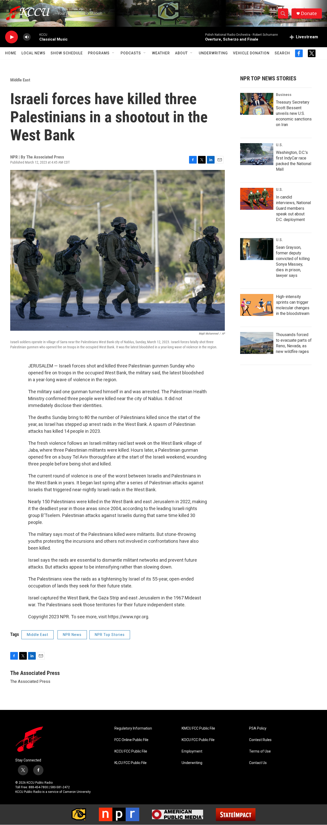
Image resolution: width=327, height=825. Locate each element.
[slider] (35, 37)
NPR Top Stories (110, 635)
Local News (33, 53)
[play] (11, 37)
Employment (192, 751)
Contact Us (258, 763)
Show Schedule (67, 53)
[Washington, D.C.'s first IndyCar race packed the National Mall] (256, 154)
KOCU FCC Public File (198, 740)
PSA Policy (257, 728)
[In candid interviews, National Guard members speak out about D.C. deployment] (256, 199)
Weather (161, 53)
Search (282, 53)
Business (283, 95)
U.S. (279, 145)
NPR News (72, 635)
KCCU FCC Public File (130, 751)
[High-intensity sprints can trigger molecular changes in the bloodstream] (256, 305)
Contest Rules (260, 740)
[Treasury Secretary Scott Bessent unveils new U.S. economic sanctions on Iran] (256, 104)
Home (10, 53)
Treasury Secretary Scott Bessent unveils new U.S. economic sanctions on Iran (294, 113)
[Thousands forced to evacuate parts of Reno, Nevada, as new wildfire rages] (256, 343)
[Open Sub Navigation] (113, 53)
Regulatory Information (133, 728)
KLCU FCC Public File (130, 763)
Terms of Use (260, 751)
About (181, 53)
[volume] (26, 37)
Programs (99, 53)
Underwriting (213, 53)
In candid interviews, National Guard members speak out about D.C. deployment (293, 208)
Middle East (20, 79)
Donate (309, 13)
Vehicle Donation (251, 53)
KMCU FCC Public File (198, 728)
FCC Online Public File (131, 740)
